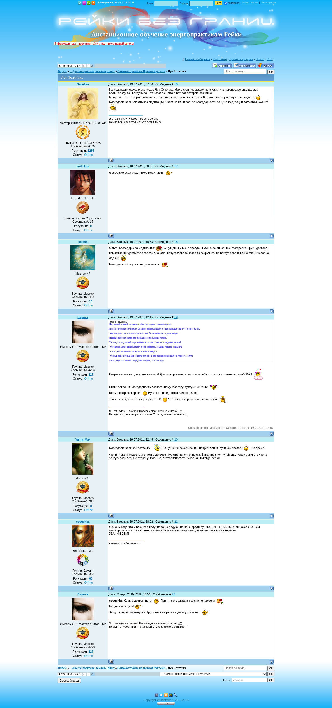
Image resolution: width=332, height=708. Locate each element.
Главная (80, 3)
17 (176, 166)
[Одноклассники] (166, 695)
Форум (62, 71)
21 (176, 521)
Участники (220, 59)
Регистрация (84, 3)
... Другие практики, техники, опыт (92, 71)
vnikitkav (83, 166)
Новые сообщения (197, 59)
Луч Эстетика (177, 71)
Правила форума (241, 59)
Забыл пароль (250, 2)
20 (176, 439)
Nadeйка (83, 84)
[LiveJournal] (175, 695)
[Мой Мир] (170, 695)
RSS (93, 3)
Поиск (260, 59)
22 (173, 594)
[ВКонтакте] (156, 695)
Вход (89, 3)
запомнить (234, 3)
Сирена (82, 317)
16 (176, 84)
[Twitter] (161, 695)
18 (176, 242)
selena (82, 242)
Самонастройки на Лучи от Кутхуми (141, 71)
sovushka (82, 521)
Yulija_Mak (82, 439)
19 (176, 317)
